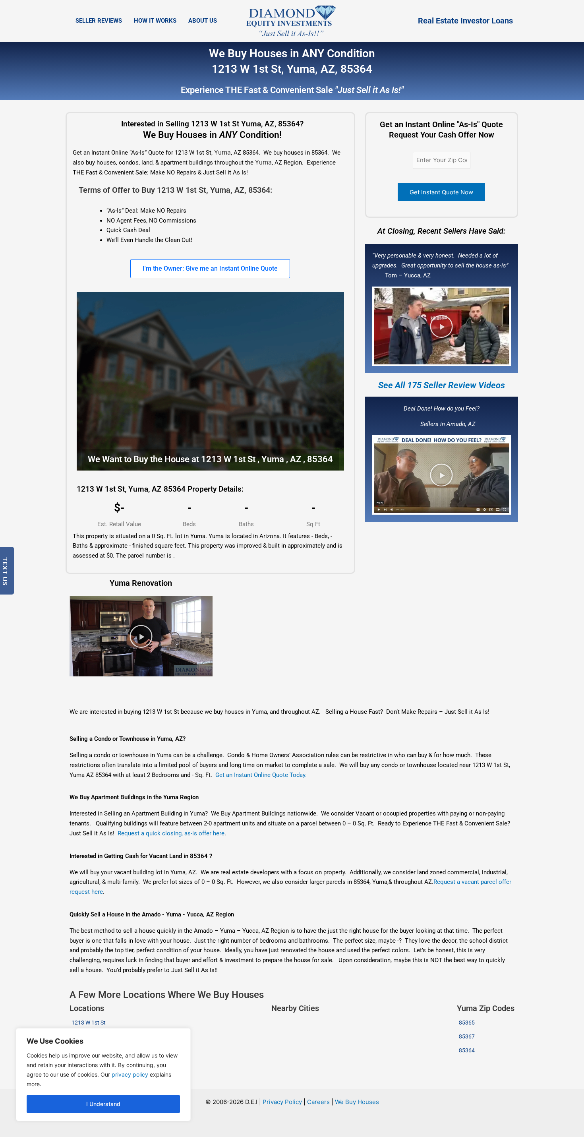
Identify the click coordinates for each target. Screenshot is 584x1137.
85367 (467, 1036)
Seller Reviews (98, 20)
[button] (441, 326)
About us (202, 20)
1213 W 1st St (89, 1022)
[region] (103, 1074)
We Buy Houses (357, 1102)
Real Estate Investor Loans (465, 20)
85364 (467, 1050)
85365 (467, 1022)
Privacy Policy (282, 1102)
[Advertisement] (270, 687)
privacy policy (130, 1074)
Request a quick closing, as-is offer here (171, 833)
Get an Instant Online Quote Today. (261, 775)
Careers (318, 1102)
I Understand (103, 1103)
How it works (155, 20)
